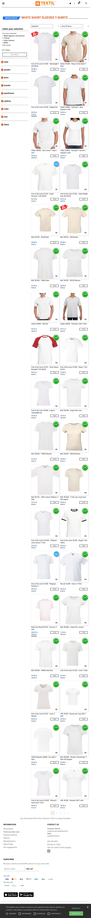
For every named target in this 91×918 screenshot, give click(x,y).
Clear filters (14, 54)
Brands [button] (7, 85)
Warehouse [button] (9, 93)
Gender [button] (7, 70)
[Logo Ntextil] (45, 3)
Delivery (6, 838)
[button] (70, 3)
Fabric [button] (6, 125)
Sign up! (29, 869)
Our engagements (10, 847)
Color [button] (6, 109)
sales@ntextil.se (53, 836)
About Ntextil (8, 829)
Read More (53, 910)
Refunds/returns (9, 841)
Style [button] (6, 62)
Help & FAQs (8, 844)
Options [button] (7, 101)
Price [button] (6, 78)
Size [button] (6, 117)
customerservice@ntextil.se (57, 831)
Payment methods (10, 835)
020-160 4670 (52, 841)
